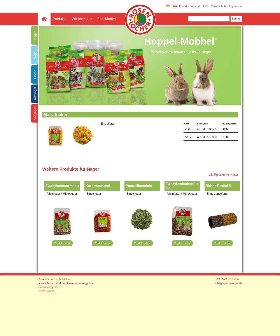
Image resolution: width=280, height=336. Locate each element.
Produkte (59, 19)
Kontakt (183, 6)
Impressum (235, 6)
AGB (205, 6)
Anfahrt (195, 6)
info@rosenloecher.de (228, 283)
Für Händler (106, 19)
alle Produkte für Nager (223, 174)
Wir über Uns (82, 19)
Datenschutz (218, 6)
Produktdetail (62, 243)
